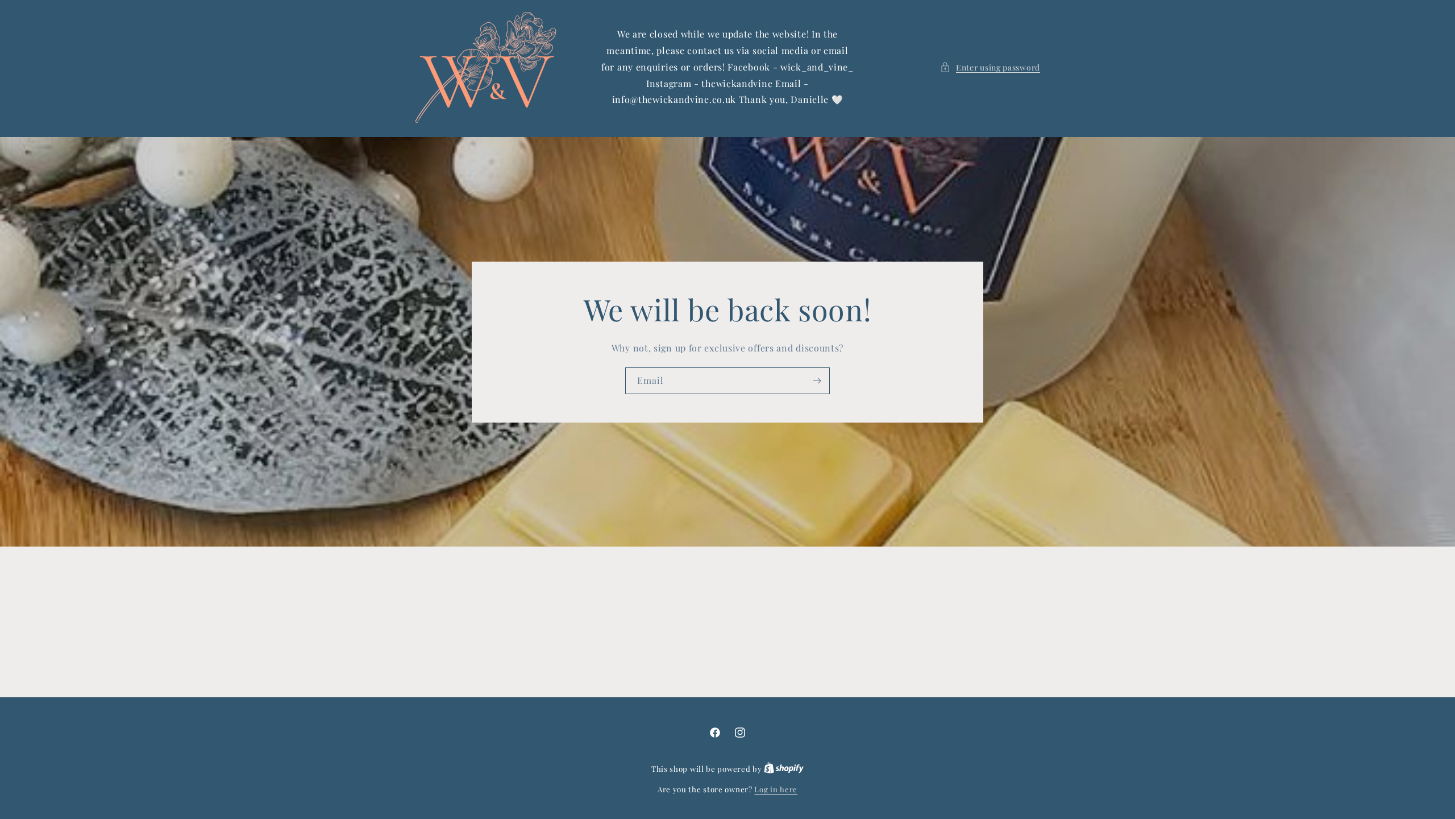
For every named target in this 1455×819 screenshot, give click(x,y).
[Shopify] (784, 769)
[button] (990, 67)
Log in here (775, 789)
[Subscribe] (816, 380)
